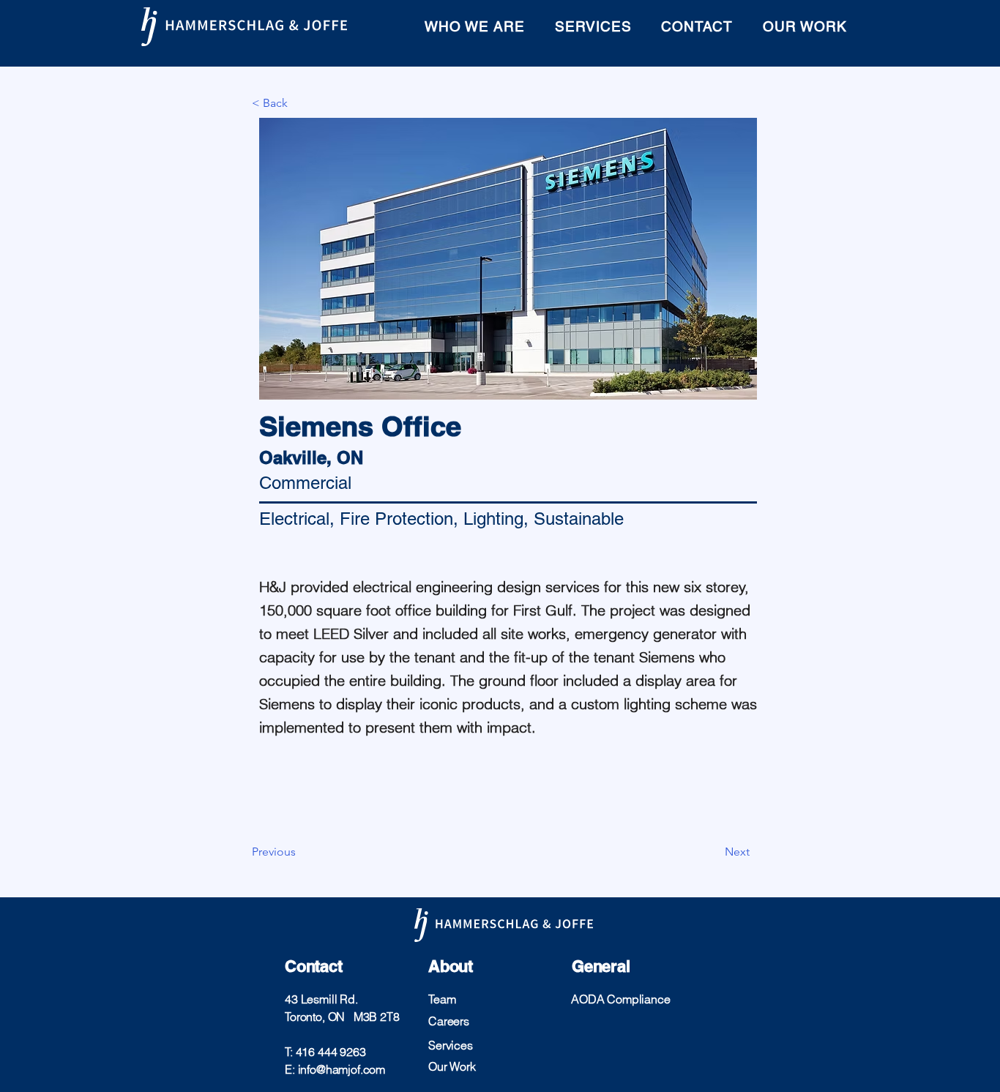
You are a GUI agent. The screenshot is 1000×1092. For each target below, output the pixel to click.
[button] (300, 103)
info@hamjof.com (342, 1069)
